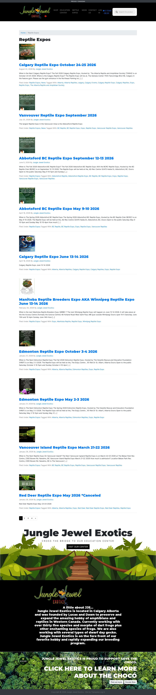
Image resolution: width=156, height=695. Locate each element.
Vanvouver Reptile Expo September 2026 (58, 115)
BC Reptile (61, 128)
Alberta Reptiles (70, 83)
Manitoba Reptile (64, 321)
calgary (81, 83)
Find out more (116, 682)
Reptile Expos (34, 83)
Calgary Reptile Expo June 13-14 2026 (54, 257)
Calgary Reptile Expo (106, 83)
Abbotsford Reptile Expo (78, 176)
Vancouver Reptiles (125, 128)
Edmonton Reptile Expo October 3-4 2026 (58, 351)
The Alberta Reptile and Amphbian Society (47, 85)
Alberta (60, 83)
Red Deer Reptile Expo (95, 508)
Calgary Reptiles (122, 83)
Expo (132, 83)
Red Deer (81, 508)
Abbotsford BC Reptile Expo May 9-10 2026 (59, 209)
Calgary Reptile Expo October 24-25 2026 (57, 65)
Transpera (95, 692)
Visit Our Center (78, 546)
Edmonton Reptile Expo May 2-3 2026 (54, 399)
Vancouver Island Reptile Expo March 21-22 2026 (64, 447)
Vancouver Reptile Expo (106, 128)
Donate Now (130, 682)
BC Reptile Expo (73, 128)
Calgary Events (91, 83)
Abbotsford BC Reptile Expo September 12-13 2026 (66, 158)
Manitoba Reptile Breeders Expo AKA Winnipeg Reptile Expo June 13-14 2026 (76, 301)
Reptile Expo (24, 85)
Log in (102, 692)
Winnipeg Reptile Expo (92, 321)
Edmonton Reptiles (80, 369)
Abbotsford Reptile (59, 176)
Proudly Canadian (78, 1)
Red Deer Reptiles (112, 508)
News (43, 83)
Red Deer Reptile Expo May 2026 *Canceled (60, 495)
